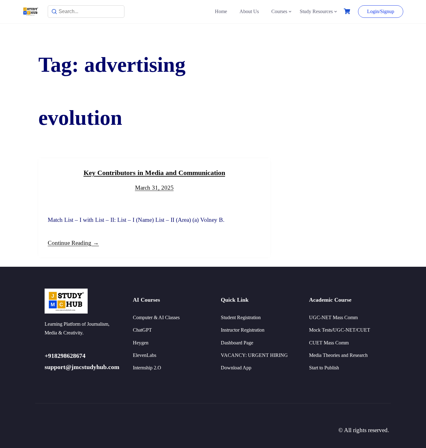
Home (221, 11)
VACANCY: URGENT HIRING (254, 355)
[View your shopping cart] (348, 11)
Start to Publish (324, 367)
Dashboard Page (237, 342)
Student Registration (241, 317)
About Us (249, 11)
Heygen (140, 342)
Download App (236, 367)
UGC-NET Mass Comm (333, 317)
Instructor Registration (242, 330)
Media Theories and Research (338, 355)
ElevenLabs (144, 355)
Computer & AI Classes (156, 317)
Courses (279, 11)
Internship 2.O (147, 367)
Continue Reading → (73, 243)
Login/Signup (380, 11)
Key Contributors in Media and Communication (154, 173)
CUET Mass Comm (329, 342)
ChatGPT (142, 330)
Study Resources (316, 11)
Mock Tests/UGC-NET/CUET (339, 330)
